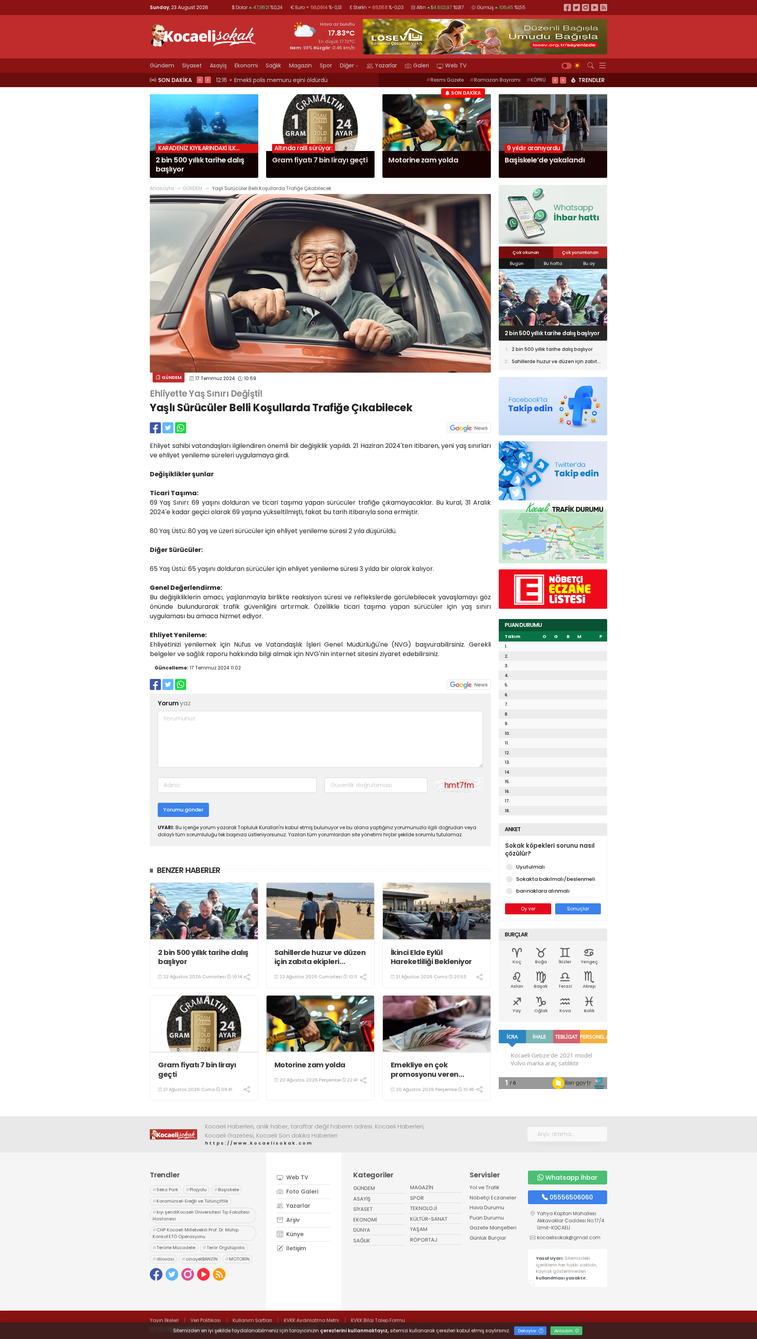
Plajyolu (196, 1189)
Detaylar (528, 1331)
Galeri (421, 65)
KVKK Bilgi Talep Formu (378, 1320)
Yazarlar (386, 65)
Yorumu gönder (183, 809)
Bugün (517, 263)
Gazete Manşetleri (493, 1227)
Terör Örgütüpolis (224, 1247)
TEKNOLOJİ (423, 1208)
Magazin (300, 65)
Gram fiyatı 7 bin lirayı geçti (197, 1069)
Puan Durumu (487, 1218)
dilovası (163, 1259)
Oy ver (528, 908)
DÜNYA (361, 1230)
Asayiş (218, 65)
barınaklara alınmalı (543, 891)
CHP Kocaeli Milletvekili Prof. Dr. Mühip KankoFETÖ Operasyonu (196, 1233)
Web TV (455, 65)
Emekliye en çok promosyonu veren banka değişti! (425, 1069)
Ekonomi (246, 65)
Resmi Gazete (445, 79)
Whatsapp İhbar (571, 1177)
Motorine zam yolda (309, 1064)
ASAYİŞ (362, 1199)
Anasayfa (162, 188)
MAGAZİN (421, 1187)
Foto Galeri (301, 1191)
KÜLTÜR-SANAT (428, 1219)
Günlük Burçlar (488, 1238)
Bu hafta (553, 263)
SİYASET (363, 1209)
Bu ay (589, 263)
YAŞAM (418, 1229)
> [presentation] (208, 79)
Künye (294, 1234)
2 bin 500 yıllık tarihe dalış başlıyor (203, 957)
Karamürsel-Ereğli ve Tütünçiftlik (190, 1201)
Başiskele (226, 1189)
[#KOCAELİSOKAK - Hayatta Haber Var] (203, 34)
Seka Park (165, 1189)
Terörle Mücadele (174, 1247)
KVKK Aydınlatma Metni (311, 1320)
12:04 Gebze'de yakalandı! (254, 80)
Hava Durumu (487, 1207)
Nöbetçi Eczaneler (493, 1197)
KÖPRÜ (536, 79)
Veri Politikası (205, 1320)
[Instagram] (585, 7)
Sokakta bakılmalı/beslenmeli (555, 879)
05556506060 (571, 1197)
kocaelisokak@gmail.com (568, 1237)
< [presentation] (200, 79)
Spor (326, 65)
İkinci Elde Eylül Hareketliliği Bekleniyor (431, 957)
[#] (173, 1134)
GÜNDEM (192, 188)
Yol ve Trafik (485, 1187)
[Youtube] (594, 7)
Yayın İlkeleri (164, 1320)
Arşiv (292, 1220)
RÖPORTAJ (423, 1240)
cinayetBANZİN (200, 1259)
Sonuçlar (578, 908)
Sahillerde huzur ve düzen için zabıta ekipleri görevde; (320, 957)
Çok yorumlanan (580, 252)
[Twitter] (576, 7)
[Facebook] (567, 7)
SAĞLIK (361, 1240)
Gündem (162, 65)
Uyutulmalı (530, 867)
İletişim (295, 1248)
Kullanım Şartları (252, 1320)
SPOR (417, 1198)
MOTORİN (237, 1259)
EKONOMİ (365, 1219)
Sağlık (273, 65)
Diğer (347, 65)
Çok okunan (526, 252)
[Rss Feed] (603, 7)
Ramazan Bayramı (495, 79)
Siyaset (192, 65)
